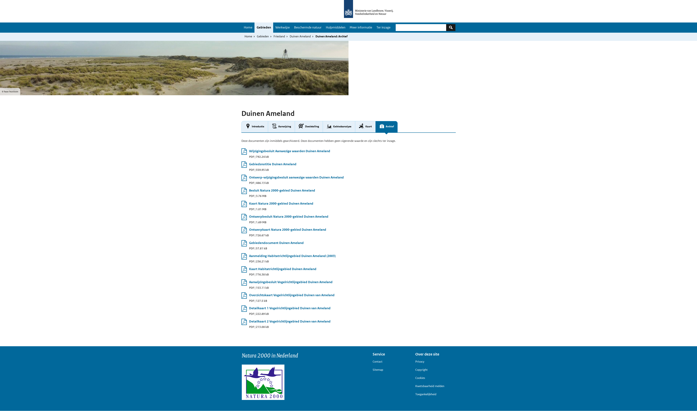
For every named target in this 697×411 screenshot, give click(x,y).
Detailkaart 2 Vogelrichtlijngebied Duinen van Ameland (290, 321)
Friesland (279, 36)
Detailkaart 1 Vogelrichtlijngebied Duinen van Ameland (290, 308)
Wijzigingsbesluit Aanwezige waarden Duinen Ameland (289, 151)
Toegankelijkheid (425, 394)
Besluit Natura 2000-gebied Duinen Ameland (282, 190)
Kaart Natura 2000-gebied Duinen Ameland (281, 204)
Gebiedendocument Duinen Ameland (276, 243)
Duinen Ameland (300, 36)
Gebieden (264, 27)
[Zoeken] (450, 27)
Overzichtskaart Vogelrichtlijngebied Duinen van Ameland (292, 295)
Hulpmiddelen (335, 27)
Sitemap (378, 370)
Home (248, 27)
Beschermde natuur (307, 27)
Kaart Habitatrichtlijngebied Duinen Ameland (282, 269)
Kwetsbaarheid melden (429, 386)
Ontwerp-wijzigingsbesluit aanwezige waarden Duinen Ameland (296, 177)
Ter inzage (383, 27)
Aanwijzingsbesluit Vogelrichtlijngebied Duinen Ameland (291, 282)
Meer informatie (361, 27)
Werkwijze (282, 27)
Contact (377, 361)
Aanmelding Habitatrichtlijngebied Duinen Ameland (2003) (292, 256)
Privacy (419, 361)
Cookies (420, 378)
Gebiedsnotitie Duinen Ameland (272, 164)
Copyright (421, 370)
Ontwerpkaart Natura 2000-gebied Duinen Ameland (287, 230)
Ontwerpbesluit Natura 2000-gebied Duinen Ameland (288, 217)
